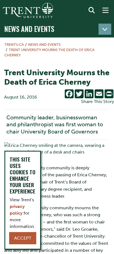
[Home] (28, 10)
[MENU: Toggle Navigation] (105, 10)
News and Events (29, 29)
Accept (22, 238)
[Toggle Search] (91, 10)
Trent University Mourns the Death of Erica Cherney (49, 52)
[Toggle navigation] (105, 29)
